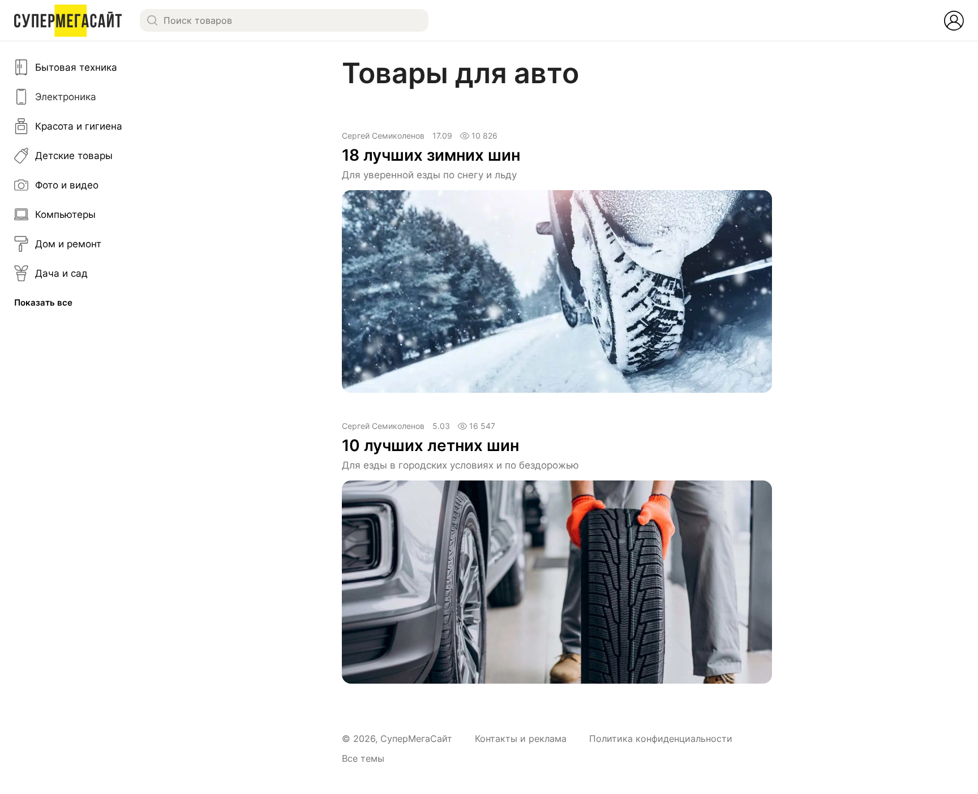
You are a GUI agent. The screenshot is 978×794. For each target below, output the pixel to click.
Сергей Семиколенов (383, 135)
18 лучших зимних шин (431, 155)
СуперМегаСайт (416, 738)
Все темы (363, 758)
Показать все (43, 302)
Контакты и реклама (521, 738)
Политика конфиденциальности (660, 738)
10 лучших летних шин (430, 445)
